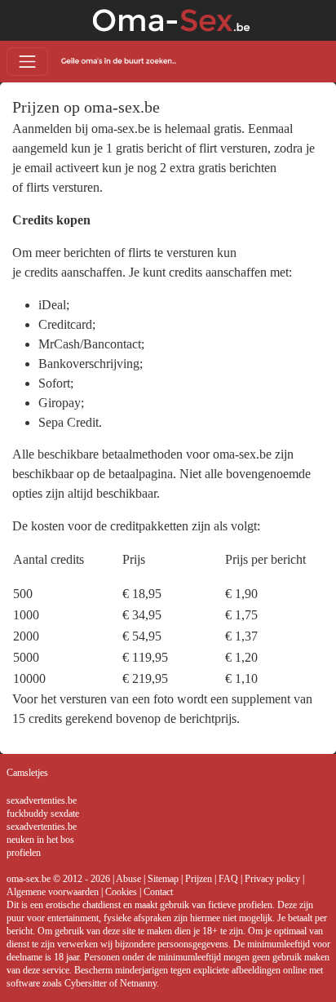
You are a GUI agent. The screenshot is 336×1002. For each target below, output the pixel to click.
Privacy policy (272, 879)
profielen (24, 852)
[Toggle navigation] (27, 61)
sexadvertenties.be (42, 800)
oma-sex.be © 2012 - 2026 (58, 879)
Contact (158, 892)
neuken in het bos (40, 839)
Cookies (121, 892)
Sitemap (163, 879)
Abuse (128, 879)
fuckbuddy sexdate (43, 813)
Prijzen (198, 879)
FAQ (228, 879)
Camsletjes (27, 772)
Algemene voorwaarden (53, 892)
